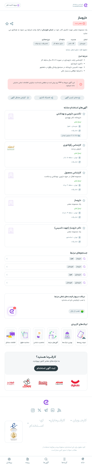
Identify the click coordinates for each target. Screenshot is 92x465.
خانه (83, 462)
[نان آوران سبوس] (48, 383)
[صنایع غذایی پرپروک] (32, 383)
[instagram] (33, 410)
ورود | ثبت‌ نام (12, 5)
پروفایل (9, 462)
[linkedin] (53, 410)
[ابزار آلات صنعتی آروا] (64, 383)
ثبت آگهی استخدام (46, 368)
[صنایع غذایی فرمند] (16, 383)
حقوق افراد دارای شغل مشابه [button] (76, 50)
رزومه (27, 462)
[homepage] (46, 402)
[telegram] (46, 410)
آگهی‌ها (46, 462)
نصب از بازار (75, 311)
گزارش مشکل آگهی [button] (18, 97)
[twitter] (39, 410)
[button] (7, 23)
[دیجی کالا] (80, 383)
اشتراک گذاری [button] (45, 97)
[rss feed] (59, 410)
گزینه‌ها (64, 462)
